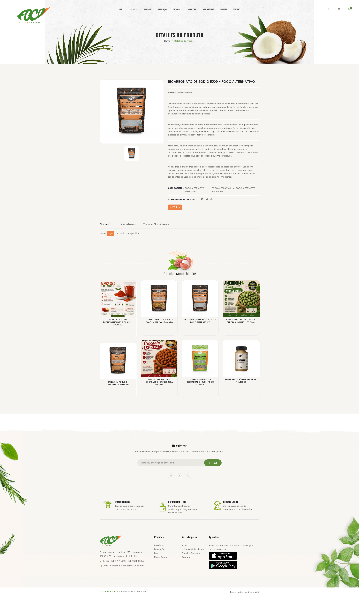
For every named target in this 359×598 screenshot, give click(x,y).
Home (167, 41)
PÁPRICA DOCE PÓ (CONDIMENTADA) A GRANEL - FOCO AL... (118, 322)
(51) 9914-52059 (136, 561)
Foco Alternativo (110, 591)
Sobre (184, 545)
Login (110, 233)
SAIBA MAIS (118, 327)
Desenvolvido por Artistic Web (244, 592)
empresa (223, 9)
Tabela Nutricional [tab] (156, 224)
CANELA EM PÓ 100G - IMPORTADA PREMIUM (118, 383)
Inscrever (213, 463)
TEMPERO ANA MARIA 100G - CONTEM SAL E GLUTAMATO (159, 320)
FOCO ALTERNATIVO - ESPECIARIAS (195, 190)
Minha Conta (160, 557)
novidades (148, 9)
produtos (133, 9)
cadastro (192, 9)
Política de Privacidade (193, 549)
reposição (162, 9)
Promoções (159, 549)
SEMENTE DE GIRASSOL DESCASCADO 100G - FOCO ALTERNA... (200, 382)
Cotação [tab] (106, 224)
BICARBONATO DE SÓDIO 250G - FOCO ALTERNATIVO (200, 320)
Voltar (176, 207)
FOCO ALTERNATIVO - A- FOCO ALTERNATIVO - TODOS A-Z (234, 190)
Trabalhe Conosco (191, 553)
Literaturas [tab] (128, 224)
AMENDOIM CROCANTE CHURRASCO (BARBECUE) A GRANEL (159, 382)
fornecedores (208, 9)
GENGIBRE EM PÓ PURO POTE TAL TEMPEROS (241, 380)
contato (236, 9)
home (121, 9)
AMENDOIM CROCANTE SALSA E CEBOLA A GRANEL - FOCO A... (241, 320)
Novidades (159, 545)
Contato (186, 557)
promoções (177, 9)
